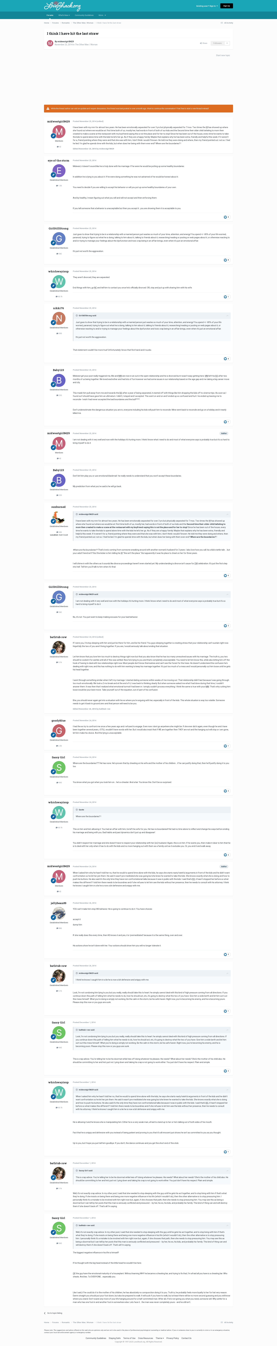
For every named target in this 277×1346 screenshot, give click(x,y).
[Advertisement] (138, 81)
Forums (50, 15)
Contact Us (186, 1338)
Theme (159, 1338)
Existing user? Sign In (206, 6)
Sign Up (226, 6)
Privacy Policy (172, 1338)
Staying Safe (115, 1338)
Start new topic (223, 55)
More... (102, 15)
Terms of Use (129, 1338)
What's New (63, 15)
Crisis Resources (145, 1338)
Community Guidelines (84, 15)
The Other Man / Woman (86, 44)
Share (204, 43)
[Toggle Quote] (77, 315)
